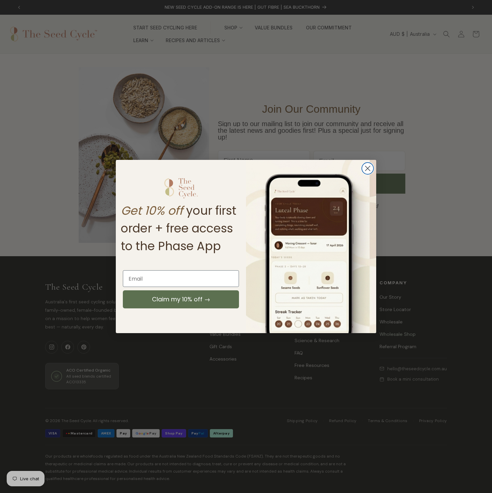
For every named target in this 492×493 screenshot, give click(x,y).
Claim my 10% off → (181, 299)
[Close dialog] (368, 168)
